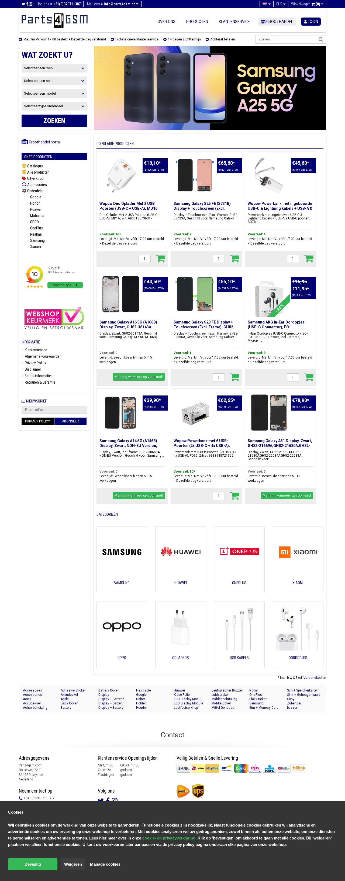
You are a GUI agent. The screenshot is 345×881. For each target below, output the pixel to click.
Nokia (253, 690)
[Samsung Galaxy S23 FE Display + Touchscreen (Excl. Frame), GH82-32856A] (195, 294)
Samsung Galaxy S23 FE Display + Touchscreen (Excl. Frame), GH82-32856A (204, 327)
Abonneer (70, 421)
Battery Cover (108, 690)
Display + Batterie (111, 699)
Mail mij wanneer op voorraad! (139, 377)
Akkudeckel (69, 695)
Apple (65, 699)
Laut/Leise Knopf (186, 708)
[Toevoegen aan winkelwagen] (160, 258)
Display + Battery (110, 708)
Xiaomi (35, 247)
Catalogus (34, 166)
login (312, 21)
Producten (197, 21)
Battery (66, 708)
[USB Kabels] (239, 665)
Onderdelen (35, 191)
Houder (141, 708)
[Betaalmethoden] (234, 768)
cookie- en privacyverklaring (168, 838)
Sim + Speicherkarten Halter (303, 691)
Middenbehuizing (224, 699)
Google (35, 197)
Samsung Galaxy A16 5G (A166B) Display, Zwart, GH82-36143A (128, 324)
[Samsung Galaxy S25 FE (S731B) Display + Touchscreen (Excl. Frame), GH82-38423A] (195, 175)
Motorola (36, 216)
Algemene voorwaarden (42, 356)
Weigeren (73, 864)
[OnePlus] (239, 590)
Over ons (166, 21)
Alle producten (38, 172)
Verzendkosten (314, 678)
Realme (35, 234)
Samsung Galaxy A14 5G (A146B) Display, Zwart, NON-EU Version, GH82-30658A (128, 446)
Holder (141, 703)
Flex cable (143, 690)
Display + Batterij (110, 703)
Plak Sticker (258, 699)
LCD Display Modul (187, 699)
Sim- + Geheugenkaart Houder (303, 695)
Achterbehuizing (35, 708)
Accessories (32, 695)
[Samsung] (121, 590)
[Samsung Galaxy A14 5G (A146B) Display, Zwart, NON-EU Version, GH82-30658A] (120, 412)
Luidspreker (220, 695)
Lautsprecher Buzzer (227, 690)
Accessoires (36, 185)
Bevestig (33, 864)
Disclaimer (32, 369)
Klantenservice (234, 21)
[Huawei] (180, 590)
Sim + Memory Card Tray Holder (263, 708)
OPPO (34, 222)
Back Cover (69, 703)
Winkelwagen (305, 4)
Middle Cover (221, 703)
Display (103, 695)
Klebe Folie (182, 695)
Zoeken (54, 121)
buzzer (292, 708)
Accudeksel (32, 703)
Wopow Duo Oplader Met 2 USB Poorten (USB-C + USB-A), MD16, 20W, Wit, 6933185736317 (128, 208)
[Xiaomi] (298, 590)
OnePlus (36, 228)
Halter (140, 699)
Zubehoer (294, 703)
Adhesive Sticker (73, 690)
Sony (290, 699)
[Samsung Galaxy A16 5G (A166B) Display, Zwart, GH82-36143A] (120, 294)
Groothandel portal (43, 142)
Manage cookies (105, 864)
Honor (34, 203)
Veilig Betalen (190, 758)
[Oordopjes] (298, 665)
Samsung (37, 240)
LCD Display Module (188, 703)
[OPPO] (121, 665)
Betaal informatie (37, 376)
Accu (27, 699)
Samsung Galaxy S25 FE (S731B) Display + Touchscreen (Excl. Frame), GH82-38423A (202, 208)
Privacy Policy (35, 363)
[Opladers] (180, 665)
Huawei (35, 209)
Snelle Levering (223, 758)
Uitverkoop (35, 178)
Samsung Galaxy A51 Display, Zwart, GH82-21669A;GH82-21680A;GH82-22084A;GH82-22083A (280, 446)
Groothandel (279, 21)
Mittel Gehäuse (223, 708)
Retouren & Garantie (39, 382)
